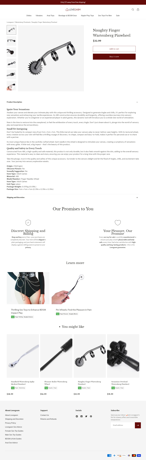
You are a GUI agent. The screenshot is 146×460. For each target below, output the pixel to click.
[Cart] (138, 9)
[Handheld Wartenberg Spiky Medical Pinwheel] (23, 356)
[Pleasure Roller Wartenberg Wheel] (56, 356)
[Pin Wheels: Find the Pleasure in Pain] (73, 295)
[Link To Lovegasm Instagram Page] (76, 416)
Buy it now (114, 57)
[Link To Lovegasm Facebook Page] (81, 416)
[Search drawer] (132, 9)
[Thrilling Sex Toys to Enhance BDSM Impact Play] (28, 296)
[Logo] (73, 9)
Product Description (14, 102)
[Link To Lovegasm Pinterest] (91, 416)
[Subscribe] (138, 425)
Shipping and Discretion (15, 197)
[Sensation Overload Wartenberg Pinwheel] (123, 356)
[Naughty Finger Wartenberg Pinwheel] (90, 356)
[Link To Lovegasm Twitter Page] (86, 416)
